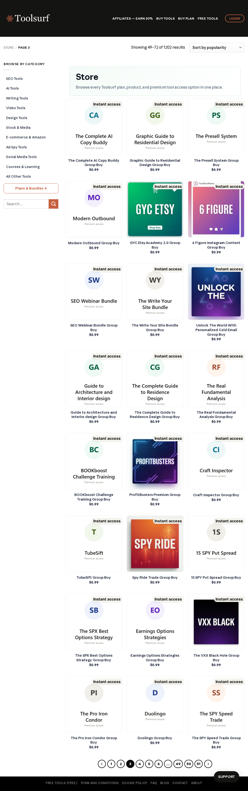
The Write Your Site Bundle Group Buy (155, 327)
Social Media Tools (21, 157)
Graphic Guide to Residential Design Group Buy (155, 162)
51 (199, 763)
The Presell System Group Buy (216, 162)
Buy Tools (165, 18)
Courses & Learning (23, 167)
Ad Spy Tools (16, 147)
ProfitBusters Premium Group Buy (154, 497)
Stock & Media (18, 127)
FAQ (154, 783)
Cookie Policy (134, 783)
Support (226, 777)
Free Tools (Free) (61, 783)
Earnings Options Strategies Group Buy (155, 657)
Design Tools (16, 118)
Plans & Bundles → (31, 188)
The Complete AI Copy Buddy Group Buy (93, 162)
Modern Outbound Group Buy (94, 243)
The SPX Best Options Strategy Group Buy (93, 657)
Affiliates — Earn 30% (132, 18)
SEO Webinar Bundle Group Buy (93, 327)
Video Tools (15, 108)
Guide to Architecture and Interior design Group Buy (93, 414)
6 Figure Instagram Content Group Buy (216, 245)
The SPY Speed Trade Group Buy (216, 740)
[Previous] (102, 764)
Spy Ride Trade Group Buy (155, 577)
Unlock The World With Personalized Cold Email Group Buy (216, 329)
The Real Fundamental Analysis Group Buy (216, 414)
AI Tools (12, 88)
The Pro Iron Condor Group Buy (94, 740)
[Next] (208, 764)
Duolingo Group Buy (155, 738)
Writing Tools (17, 98)
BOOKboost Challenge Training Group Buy (93, 497)
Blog (164, 783)
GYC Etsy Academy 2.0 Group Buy (155, 245)
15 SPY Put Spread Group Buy (216, 577)
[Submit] (53, 204)
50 (188, 763)
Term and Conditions (100, 783)
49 (178, 763)
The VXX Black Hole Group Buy (216, 657)
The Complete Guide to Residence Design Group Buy (155, 414)
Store (9, 47)
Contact (180, 783)
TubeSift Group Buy (94, 577)
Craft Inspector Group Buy (216, 495)
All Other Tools (18, 176)
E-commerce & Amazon (26, 137)
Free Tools (208, 18)
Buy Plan (186, 18)
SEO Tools (14, 78)
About (196, 783)
